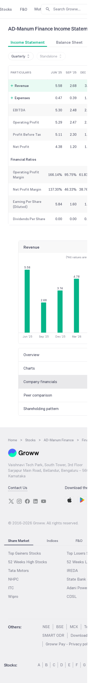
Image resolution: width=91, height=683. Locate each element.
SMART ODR (53, 635)
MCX (74, 626)
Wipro (13, 596)
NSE (46, 626)
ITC (11, 587)
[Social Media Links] (11, 501)
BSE (59, 626)
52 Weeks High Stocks (27, 562)
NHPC (13, 579)
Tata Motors (18, 570)
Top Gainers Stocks (24, 553)
